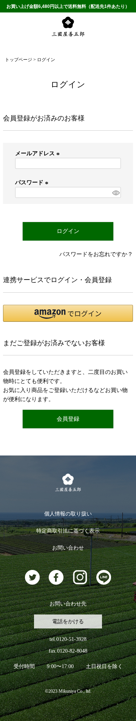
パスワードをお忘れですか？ (96, 254)
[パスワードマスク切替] (115, 192)
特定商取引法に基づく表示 (68, 531)
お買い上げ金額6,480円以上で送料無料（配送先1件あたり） (68, 6)
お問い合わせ (68, 548)
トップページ (18, 59)
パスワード (33, 182)
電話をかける (68, 621)
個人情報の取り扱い (68, 514)
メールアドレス (38, 153)
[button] (68, 313)
